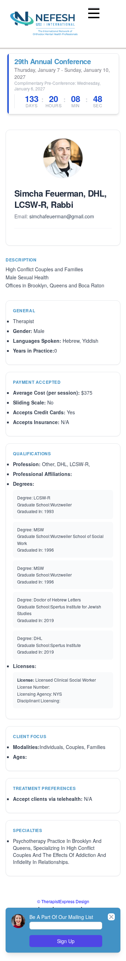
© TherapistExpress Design (63, 901)
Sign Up (66, 941)
